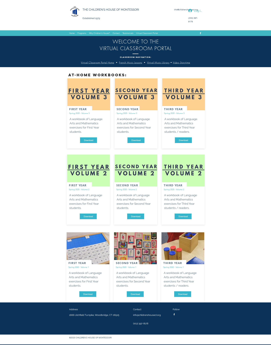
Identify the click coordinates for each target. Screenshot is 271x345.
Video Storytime (181, 62)
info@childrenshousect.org (186, 9)
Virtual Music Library (158, 62)
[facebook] (200, 33)
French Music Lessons (130, 62)
